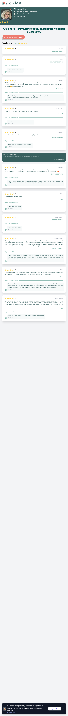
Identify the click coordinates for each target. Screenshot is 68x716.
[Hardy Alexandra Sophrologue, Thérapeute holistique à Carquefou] (6, 14)
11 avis (10, 22)
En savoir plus (11, 712)
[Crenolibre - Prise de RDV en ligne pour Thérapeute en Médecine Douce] (22, 3)
